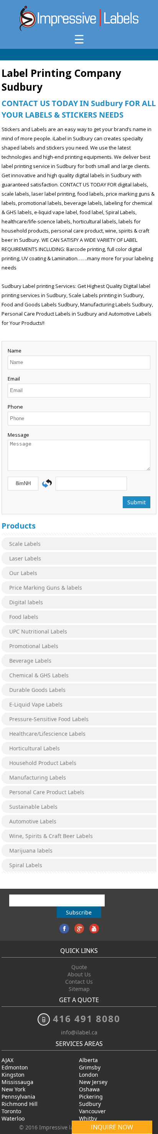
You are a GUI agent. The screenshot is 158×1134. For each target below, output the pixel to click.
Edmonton (15, 1067)
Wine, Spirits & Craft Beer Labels (51, 836)
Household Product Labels (42, 763)
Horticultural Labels (34, 748)
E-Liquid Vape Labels (36, 704)
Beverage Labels (30, 660)
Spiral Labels (25, 865)
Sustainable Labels (33, 806)
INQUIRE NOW (112, 1127)
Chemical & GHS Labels (39, 675)
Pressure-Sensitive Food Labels (49, 719)
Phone (15, 406)
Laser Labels (25, 558)
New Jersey (93, 1082)
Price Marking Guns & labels (45, 587)
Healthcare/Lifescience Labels (47, 733)
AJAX (7, 1060)
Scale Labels (25, 543)
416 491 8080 (86, 1018)
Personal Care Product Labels (46, 792)
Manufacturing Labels (37, 777)
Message (18, 434)
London (88, 1074)
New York (13, 1089)
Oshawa (89, 1089)
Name (14, 350)
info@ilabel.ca (79, 1032)
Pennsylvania (18, 1096)
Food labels (23, 616)
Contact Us (79, 981)
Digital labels (26, 602)
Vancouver (92, 1111)
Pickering (91, 1096)
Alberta (88, 1060)
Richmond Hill (20, 1103)
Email (14, 378)
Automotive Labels (32, 821)
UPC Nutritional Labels (38, 631)
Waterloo (13, 1118)
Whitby (88, 1118)
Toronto (11, 1111)
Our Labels (23, 573)
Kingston (13, 1074)
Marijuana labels (31, 850)
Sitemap (79, 989)
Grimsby (89, 1067)
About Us (79, 974)
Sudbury (90, 1103)
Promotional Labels (33, 646)
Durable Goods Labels (37, 689)
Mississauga (17, 1082)
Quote (79, 967)
